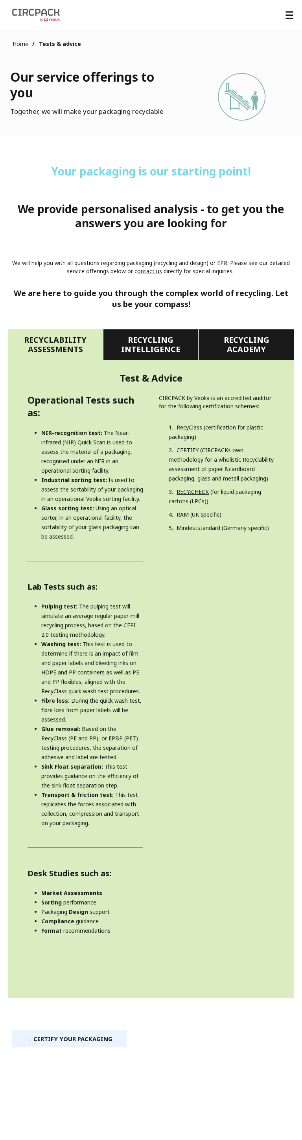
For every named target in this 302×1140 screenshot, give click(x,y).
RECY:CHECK (193, 491)
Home (20, 44)
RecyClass (190, 427)
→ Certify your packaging (69, 1039)
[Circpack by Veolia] (36, 15)
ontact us (149, 271)
